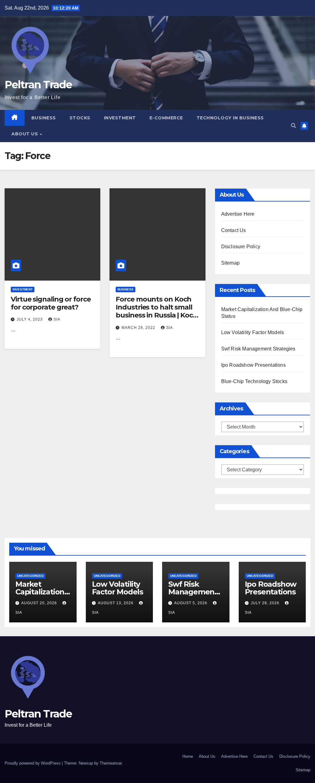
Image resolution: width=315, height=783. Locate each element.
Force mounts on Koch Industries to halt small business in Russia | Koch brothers (156, 311)
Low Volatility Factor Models (252, 332)
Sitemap (230, 263)
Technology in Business (230, 118)
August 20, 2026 (39, 603)
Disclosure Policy (240, 246)
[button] (293, 125)
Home (187, 756)
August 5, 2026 (191, 603)
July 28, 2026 (266, 603)
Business (43, 118)
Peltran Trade (38, 84)
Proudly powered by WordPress (33, 763)
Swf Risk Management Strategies (258, 348)
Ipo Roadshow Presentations (253, 365)
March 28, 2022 (139, 328)
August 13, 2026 (116, 603)
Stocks (80, 118)
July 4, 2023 (30, 319)
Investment (120, 118)
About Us (25, 134)
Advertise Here (238, 214)
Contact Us (233, 230)
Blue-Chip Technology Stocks (254, 381)
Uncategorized (30, 575)
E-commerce (166, 118)
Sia (57, 319)
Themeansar (111, 763)
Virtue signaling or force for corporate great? (51, 303)
